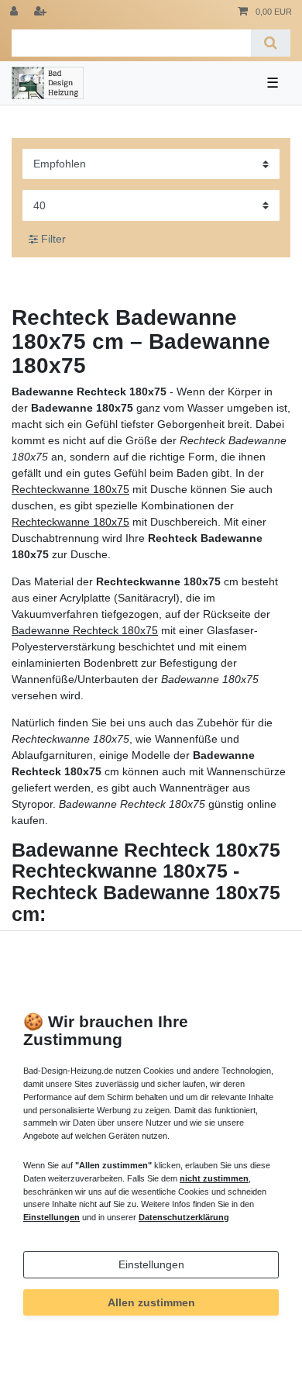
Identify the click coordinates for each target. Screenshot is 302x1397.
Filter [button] (53, 239)
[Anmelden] (15, 12)
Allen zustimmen (151, 1302)
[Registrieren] (42, 12)
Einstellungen (151, 1264)
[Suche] (270, 43)
